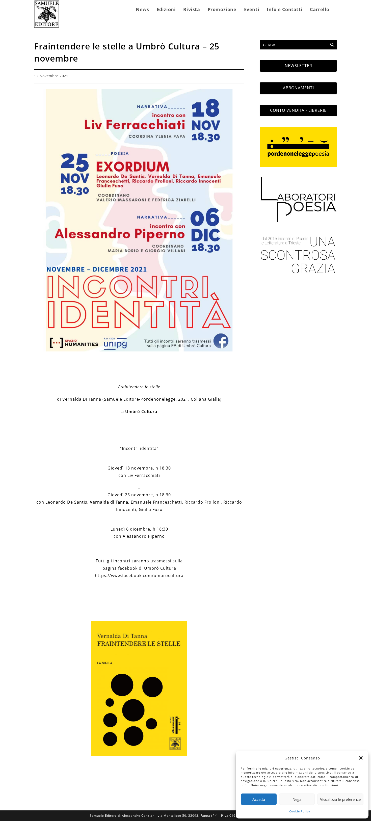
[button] (360, 757)
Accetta (258, 799)
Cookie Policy (299, 811)
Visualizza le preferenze (340, 799)
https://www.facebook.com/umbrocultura (139, 575)
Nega (297, 799)
